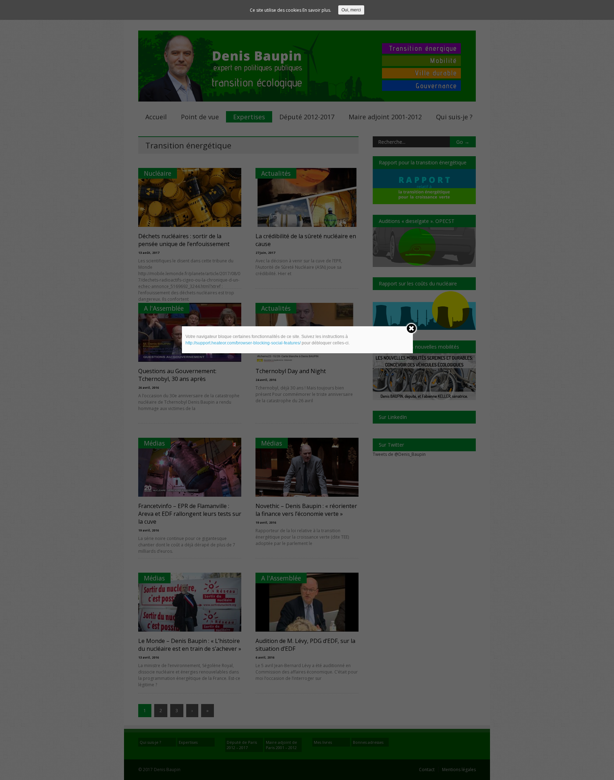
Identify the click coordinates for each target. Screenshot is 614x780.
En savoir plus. (316, 10)
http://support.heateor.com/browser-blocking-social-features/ (243, 342)
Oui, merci (351, 9)
